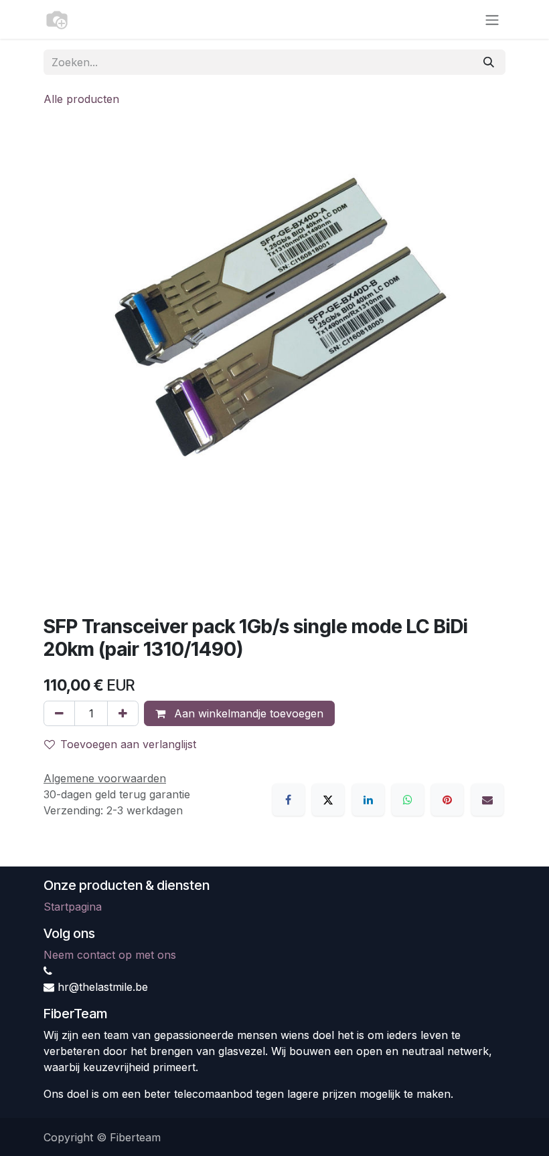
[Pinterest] (447, 800)
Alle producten (81, 99)
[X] (328, 800)
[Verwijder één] (59, 713)
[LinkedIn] (368, 800)
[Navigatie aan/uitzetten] (492, 19)
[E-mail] (487, 800)
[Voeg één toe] (123, 713)
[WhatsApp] (408, 800)
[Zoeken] (488, 62)
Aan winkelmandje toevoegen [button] (247, 713)
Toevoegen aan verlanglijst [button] (128, 744)
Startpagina (73, 906)
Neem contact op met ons (110, 954)
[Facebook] (288, 800)
